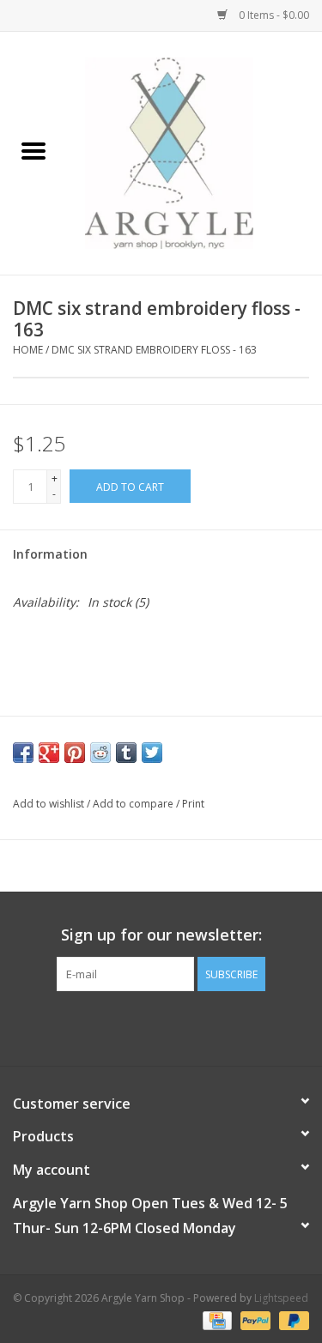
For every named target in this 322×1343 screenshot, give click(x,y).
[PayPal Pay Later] (291, 1319)
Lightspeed (281, 1298)
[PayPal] (253, 1319)
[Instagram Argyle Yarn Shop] (161, 1026)
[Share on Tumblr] (126, 752)
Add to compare (134, 803)
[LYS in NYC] (195, 151)
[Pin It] (74, 752)
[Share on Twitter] (152, 752)
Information (50, 554)
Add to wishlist (50, 803)
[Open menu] (33, 150)
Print (193, 803)
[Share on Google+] (49, 752)
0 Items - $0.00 (272, 15)
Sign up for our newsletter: (161, 935)
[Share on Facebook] (23, 752)
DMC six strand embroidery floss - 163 (154, 349)
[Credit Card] (215, 1319)
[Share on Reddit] (100, 752)
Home (28, 349)
